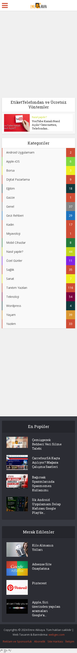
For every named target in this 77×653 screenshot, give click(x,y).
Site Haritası (55, 641)
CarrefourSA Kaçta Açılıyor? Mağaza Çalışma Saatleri (46, 462)
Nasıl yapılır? (39, 117)
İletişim (69, 641)
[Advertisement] (38, 55)
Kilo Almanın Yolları (42, 547)
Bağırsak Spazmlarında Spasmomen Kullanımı (43, 483)
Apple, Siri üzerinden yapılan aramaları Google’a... (46, 608)
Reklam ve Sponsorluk (17, 641)
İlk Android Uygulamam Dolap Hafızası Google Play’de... (46, 506)
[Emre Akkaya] (38, 5)
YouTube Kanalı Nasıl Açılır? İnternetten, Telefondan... (46, 124)
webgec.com (57, 634)
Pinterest (39, 583)
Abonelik (39, 641)
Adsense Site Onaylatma (42, 566)
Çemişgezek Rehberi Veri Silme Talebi (47, 444)
